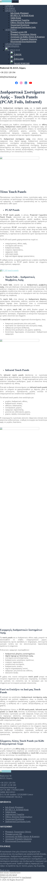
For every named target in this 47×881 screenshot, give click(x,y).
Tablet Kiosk (15, 18)
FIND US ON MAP (8, 875)
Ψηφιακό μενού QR (18, 32)
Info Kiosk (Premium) (19, 13)
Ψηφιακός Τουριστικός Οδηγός (23, 34)
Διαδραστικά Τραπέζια (19, 20)
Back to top (5, 870)
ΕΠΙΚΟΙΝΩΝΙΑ (12, 46)
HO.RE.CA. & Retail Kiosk (22, 15)
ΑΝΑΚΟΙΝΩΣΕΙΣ (13, 44)
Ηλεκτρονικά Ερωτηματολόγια (23, 41)
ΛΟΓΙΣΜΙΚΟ (11, 30)
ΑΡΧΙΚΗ (9, 6)
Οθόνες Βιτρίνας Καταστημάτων (23, 22)
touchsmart (26, 877)
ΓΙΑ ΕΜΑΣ (10, 8)
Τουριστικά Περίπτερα (19, 25)
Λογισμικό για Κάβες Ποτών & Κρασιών (27, 37)
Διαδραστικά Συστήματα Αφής (23, 27)
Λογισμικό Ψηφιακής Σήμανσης (23, 39)
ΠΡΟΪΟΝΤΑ (10, 11)
